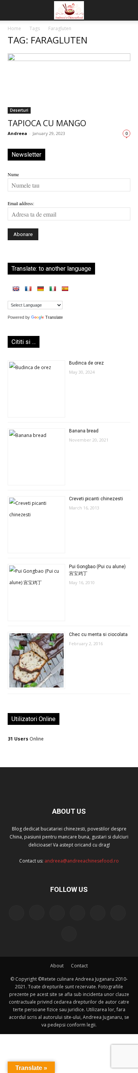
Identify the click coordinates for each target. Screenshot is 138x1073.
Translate (54, 317)
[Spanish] (64, 289)
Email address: (21, 203)
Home (14, 28)
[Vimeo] (118, 912)
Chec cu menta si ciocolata (98, 634)
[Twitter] (97, 912)
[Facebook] (16, 912)
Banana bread (84, 431)
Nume (13, 174)
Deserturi (19, 110)
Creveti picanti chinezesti (96, 498)
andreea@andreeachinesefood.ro (81, 861)
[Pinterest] (77, 912)
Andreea (17, 133)
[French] (28, 289)
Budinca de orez (86, 363)
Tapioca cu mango (47, 123)
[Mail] (57, 912)
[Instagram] (36, 912)
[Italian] (52, 289)
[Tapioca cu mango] (69, 83)
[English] (15, 289)
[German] (40, 289)
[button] (13, 10)
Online (26, 739)
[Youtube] (69, 933)
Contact (79, 965)
